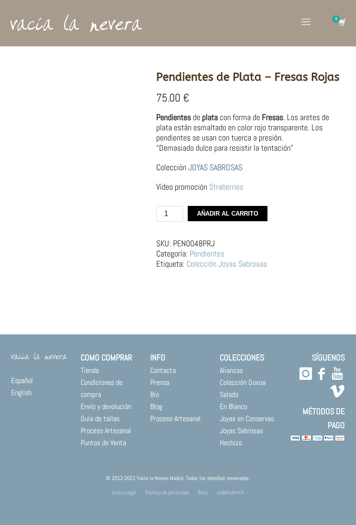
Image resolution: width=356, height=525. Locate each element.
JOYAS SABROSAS (214, 167)
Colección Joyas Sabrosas (226, 263)
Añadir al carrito (227, 213)
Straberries (226, 186)
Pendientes (207, 253)
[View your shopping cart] (341, 23)
